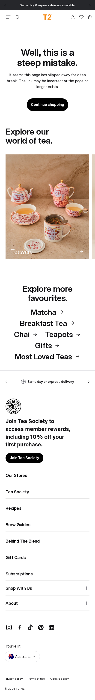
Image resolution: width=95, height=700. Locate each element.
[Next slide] (90, 5)
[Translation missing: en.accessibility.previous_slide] (7, 381)
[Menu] (7, 17)
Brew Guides (18, 525)
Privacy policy (14, 679)
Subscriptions (19, 574)
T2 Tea (20, 689)
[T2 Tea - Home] (47, 17)
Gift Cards (16, 557)
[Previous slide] (5, 5)
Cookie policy (59, 679)
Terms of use (36, 679)
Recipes (13, 508)
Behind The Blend (23, 541)
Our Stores (16, 475)
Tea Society (17, 492)
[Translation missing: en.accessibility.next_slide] (87, 381)
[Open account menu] (72, 17)
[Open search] (17, 17)
